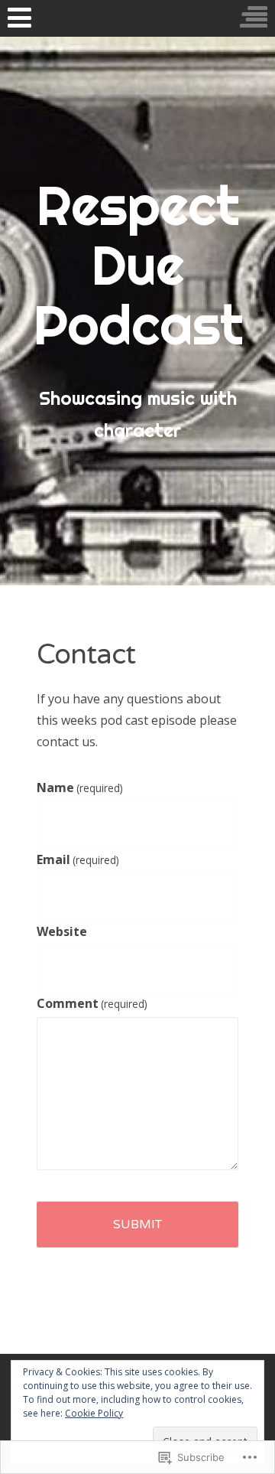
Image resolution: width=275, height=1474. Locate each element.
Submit (137, 1224)
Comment (92, 1003)
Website (62, 931)
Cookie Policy (94, 1413)
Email (78, 859)
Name (80, 787)
